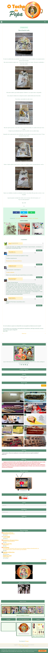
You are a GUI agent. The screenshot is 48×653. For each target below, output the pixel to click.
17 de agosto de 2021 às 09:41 (14, 243)
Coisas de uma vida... (7, 543)
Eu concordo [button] (42, 650)
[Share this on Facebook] (16, 212)
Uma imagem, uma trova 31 (9, 533)
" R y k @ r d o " (12, 251)
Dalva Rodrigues (12, 278)
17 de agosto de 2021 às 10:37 (12, 252)
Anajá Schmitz (12, 297)
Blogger (27, 641)
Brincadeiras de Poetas (8, 532)
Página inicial (24, 333)
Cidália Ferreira (12, 265)
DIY (22, 218)
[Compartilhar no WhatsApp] (31, 212)
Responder (39, 250)
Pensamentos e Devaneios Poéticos (14, 260)
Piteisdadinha (6, 547)
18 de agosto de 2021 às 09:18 (12, 279)
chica (10, 243)
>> (45, 333)
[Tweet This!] (23, 212)
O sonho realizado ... (10, 272)
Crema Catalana (6, 537)
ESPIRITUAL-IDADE (7, 555)
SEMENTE (5, 553)
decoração (18, 218)
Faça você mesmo (28, 218)
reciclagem (35, 218)
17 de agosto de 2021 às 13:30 (12, 266)
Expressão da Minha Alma (9, 552)
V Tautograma (6, 556)
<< (2, 333)
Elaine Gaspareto (26, 646)
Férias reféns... (6, 544)
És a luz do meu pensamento (9, 541)
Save (24, 216)
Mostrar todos (43, 559)
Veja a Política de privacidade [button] (28, 651)
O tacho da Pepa (6, 536)
